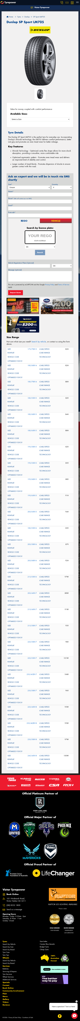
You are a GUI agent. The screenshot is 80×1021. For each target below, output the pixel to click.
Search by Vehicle (9, 944)
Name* (10, 191)
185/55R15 (32, 398)
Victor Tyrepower (41, 7)
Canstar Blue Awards (47, 944)
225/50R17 (32, 642)
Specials (6, 982)
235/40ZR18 (32, 723)
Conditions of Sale (27, 1017)
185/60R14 (32, 365)
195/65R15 (32, 495)
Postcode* (11, 212)
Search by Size (8, 947)
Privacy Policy (49, 285)
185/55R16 (32, 528)
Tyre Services (7, 974)
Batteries (6, 969)
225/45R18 (32, 707)
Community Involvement (13, 991)
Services (6, 966)
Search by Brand (8, 950)
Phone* (20, 198)
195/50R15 (32, 447)
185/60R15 (32, 414)
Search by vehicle (38, 341)
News (5, 996)
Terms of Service (63, 285)
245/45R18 (32, 756)
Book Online (8, 988)
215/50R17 (32, 626)
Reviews (6, 1005)
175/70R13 (32, 349)
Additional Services (9, 980)
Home (10, 17)
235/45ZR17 (32, 674)
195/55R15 (32, 463)
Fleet (5, 993)
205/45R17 (32, 593)
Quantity (55, 184)
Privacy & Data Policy (15, 1017)
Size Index (43, 941)
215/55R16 (32, 577)
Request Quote (15, 292)
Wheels (6, 958)
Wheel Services (8, 977)
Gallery (6, 999)
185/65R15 (32, 430)
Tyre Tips (6, 955)
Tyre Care (6, 952)
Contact (6, 985)
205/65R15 (32, 512)
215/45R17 (32, 609)
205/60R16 (32, 560)
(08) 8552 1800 (13, 905)
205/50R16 (32, 544)
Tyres (5, 941)
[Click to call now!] (62, 2)
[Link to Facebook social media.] (60, 1016)
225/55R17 (32, 658)
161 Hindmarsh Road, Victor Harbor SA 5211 (16, 899)
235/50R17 (32, 691)
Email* (10, 205)
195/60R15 (32, 479)
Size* (10, 184)
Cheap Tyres (44, 949)
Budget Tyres (44, 947)
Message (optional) (15, 270)
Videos (6, 1002)
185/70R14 (32, 382)
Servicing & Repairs (10, 971)
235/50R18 (32, 739)
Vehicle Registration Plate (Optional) (21, 263)
